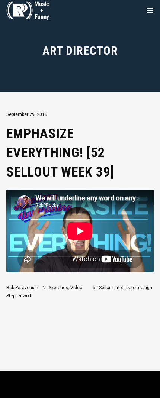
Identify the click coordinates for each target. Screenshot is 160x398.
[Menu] (150, 10)
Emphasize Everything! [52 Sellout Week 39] (60, 153)
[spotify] (89, 387)
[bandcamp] (108, 387)
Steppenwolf (18, 295)
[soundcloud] (70, 387)
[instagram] (33, 387)
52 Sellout (103, 287)
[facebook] (127, 387)
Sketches (58, 287)
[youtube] (51, 391)
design (145, 287)
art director (125, 287)
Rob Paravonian (22, 287)
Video (76, 287)
